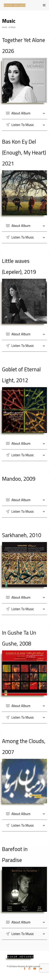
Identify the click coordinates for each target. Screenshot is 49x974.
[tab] (24, 113)
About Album (20, 113)
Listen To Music (22, 124)
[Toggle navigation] (34, 5)
